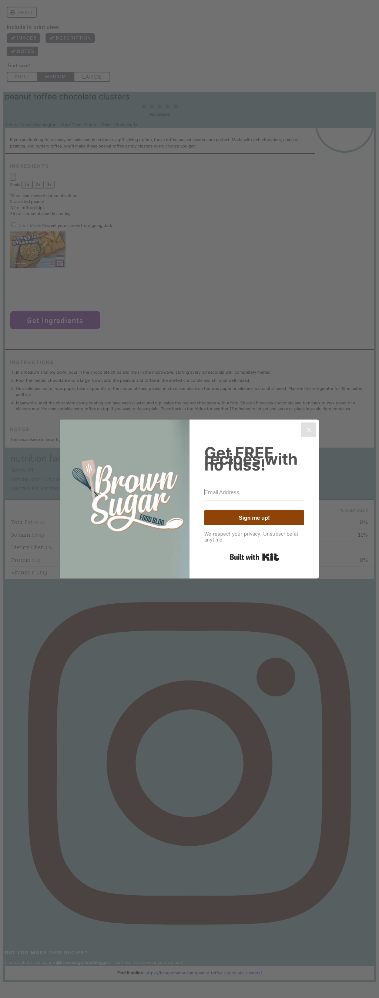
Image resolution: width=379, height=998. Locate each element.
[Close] (308, 429)
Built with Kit (254, 557)
